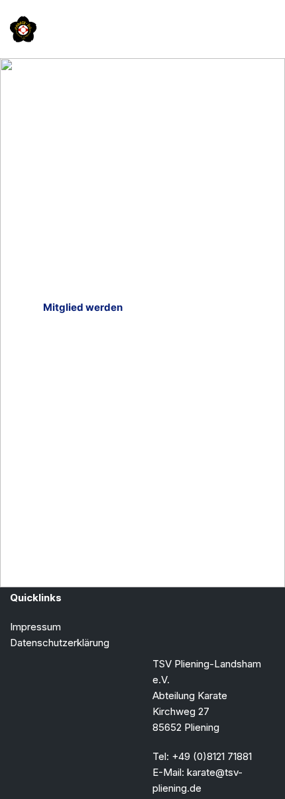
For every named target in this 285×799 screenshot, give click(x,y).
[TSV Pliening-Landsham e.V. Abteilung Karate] (23, 29)
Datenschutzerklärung (59, 642)
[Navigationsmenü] (259, 29)
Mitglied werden (83, 307)
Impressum (35, 626)
